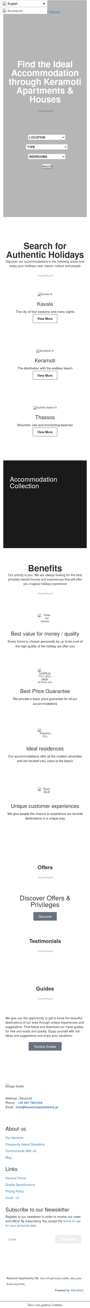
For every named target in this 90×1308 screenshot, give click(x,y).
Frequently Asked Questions (25, 1144)
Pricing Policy (14, 1191)
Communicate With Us (20, 1151)
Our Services (14, 1137)
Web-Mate (77, 1290)
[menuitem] (23, 3)
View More (45, 318)
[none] (23, 3)
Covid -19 (12, 1198)
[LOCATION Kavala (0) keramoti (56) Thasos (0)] (46, 137)
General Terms (15, 1178)
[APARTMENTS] (45, 522)
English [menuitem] (13, 3)
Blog (8, 1157)
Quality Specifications (20, 1184)
